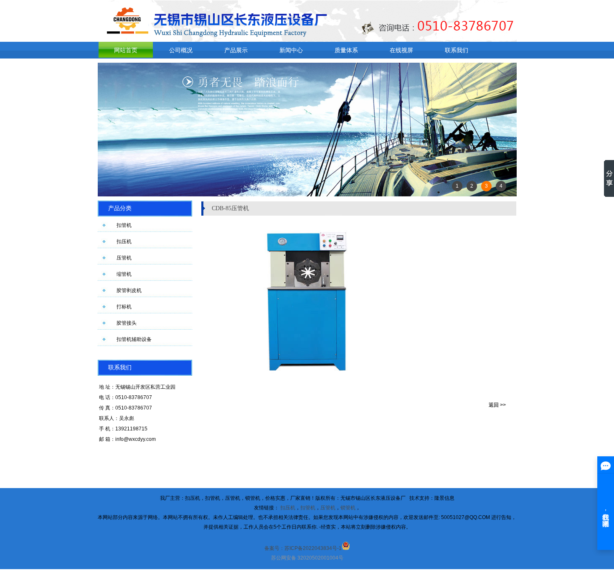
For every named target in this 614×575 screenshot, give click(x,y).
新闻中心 (291, 50)
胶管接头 (127, 323)
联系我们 (456, 50)
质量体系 (346, 50)
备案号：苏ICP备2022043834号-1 (303, 548)
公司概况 (181, 50)
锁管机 (347, 508)
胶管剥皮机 (129, 290)
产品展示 (236, 50)
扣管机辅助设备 (134, 339)
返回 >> (497, 405)
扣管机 (124, 225)
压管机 (124, 258)
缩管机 (124, 274)
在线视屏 (401, 50)
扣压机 (124, 241)
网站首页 (125, 50)
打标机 (124, 307)
